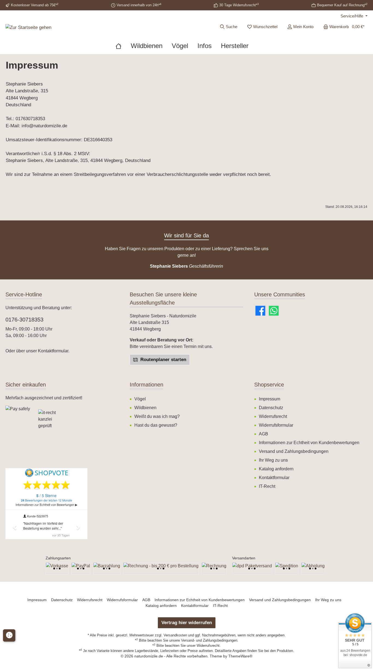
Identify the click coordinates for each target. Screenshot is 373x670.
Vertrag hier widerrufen (186, 622)
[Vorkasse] (57, 568)
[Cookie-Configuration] (9, 635)
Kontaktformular (53, 351)
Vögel (140, 399)
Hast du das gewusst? (155, 425)
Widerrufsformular (276, 425)
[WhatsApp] (274, 311)
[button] (19, 453)
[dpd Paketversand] (252, 568)
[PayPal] (80, 568)
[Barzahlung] (106, 568)
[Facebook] (260, 311)
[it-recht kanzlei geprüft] (54, 422)
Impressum (269, 399)
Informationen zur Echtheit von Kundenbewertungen (309, 442)
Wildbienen (145, 407)
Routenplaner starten (162, 359)
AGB (263, 434)
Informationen (146, 385)
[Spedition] (286, 568)
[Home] (123, 46)
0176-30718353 (24, 320)
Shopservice (269, 385)
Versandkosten (175, 635)
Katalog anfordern (276, 469)
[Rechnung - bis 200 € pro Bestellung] (161, 568)
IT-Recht (267, 486)
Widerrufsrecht (273, 416)
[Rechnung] (214, 568)
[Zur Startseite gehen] (28, 27)
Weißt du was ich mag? (157, 416)
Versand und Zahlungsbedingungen (293, 451)
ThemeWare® (240, 656)
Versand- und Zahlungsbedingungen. (209, 640)
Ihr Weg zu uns (273, 460)
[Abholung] (313, 568)
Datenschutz (271, 407)
